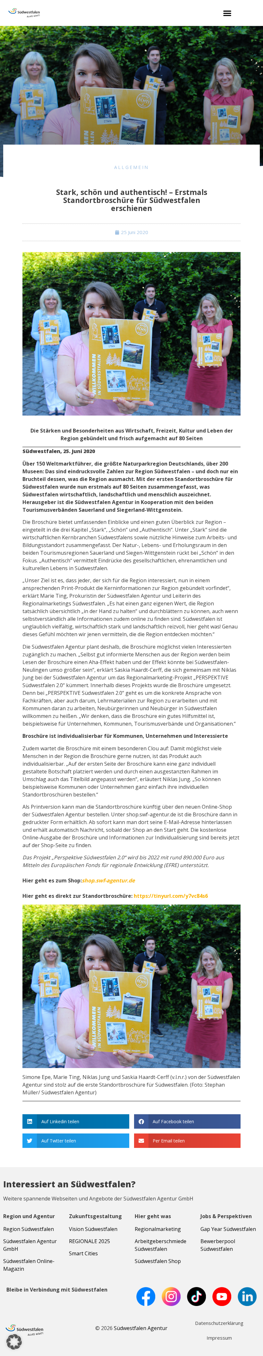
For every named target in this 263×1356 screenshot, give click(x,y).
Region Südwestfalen (28, 1229)
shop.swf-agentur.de (108, 880)
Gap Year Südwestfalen (228, 1229)
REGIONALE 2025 (89, 1241)
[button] (227, 13)
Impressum (219, 1338)
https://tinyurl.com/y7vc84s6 (171, 895)
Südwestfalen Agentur (140, 1328)
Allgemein (131, 167)
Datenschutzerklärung (219, 1323)
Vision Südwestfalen (93, 1229)
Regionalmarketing (158, 1229)
